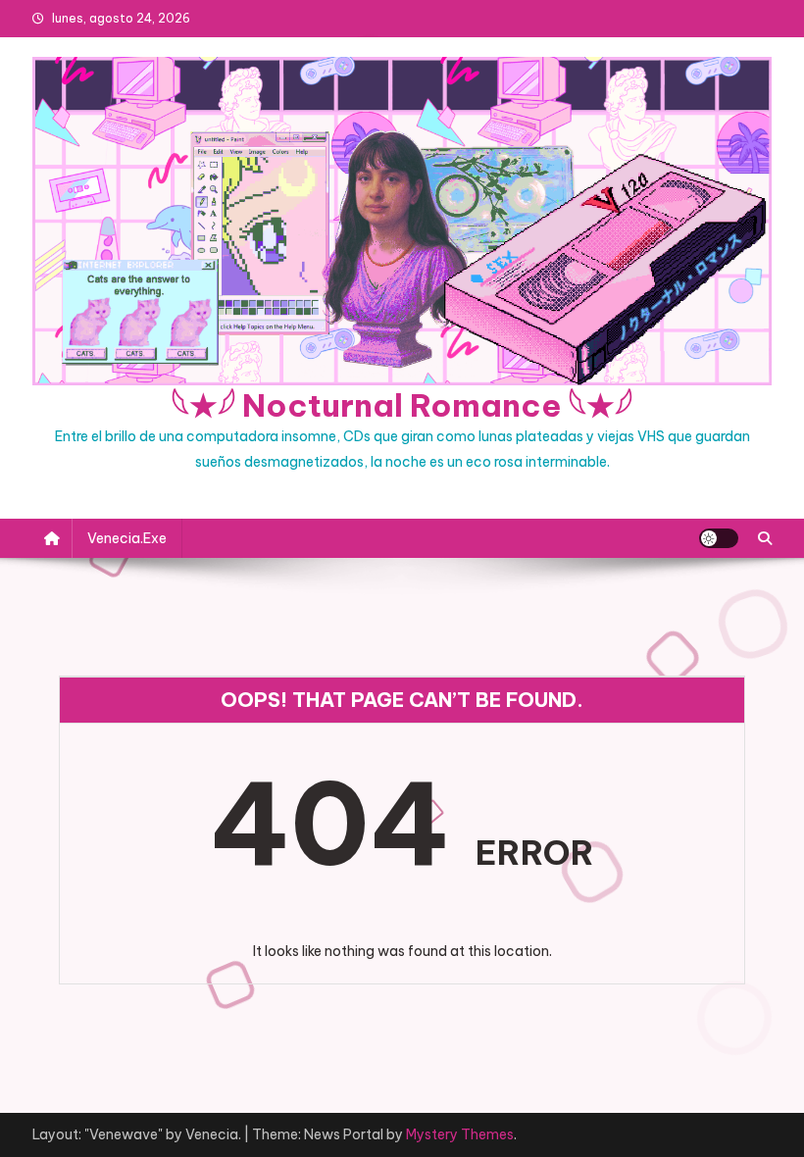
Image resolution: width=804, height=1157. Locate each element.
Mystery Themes (460, 1134)
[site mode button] (718, 538)
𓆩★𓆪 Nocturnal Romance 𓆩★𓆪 (402, 405)
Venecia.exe (127, 538)
